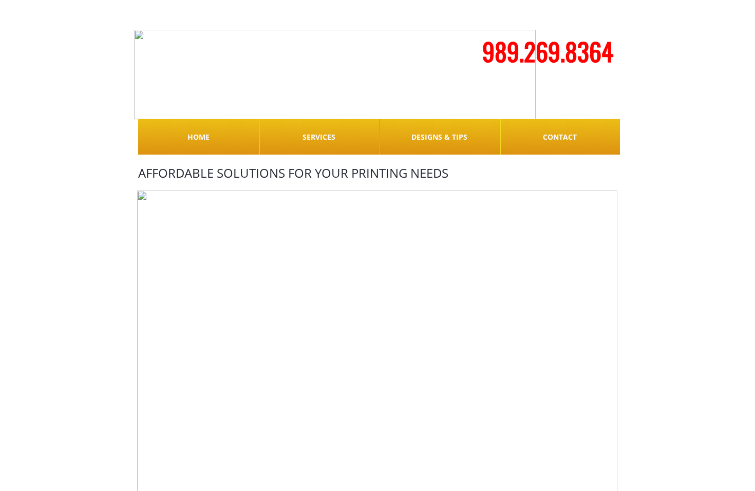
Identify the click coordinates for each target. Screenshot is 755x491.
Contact (560, 137)
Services (319, 137)
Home (198, 137)
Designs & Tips (439, 137)
